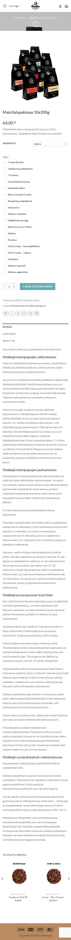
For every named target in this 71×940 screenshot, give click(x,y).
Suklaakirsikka (16, 188)
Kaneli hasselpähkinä (20, 201)
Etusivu (20, 17)
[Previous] (2, 885)
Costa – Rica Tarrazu (53, 897)
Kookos (12, 239)
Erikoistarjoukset (43, 17)
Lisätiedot (9, 334)
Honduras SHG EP (18, 897)
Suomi (12, 6)
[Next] (68, 885)
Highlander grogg (18, 220)
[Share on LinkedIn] (37, 313)
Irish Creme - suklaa (19, 252)
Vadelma (13, 259)
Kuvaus (7, 327)
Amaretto (14, 207)
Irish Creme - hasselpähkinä (23, 246)
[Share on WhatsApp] (6, 313)
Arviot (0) (9, 340)
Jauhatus (9, 143)
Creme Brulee (16, 162)
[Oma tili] (60, 6)
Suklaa (12, 233)
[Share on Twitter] (18, 313)
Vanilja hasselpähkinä (20, 168)
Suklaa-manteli (17, 265)
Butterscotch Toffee (20, 226)
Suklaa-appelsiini (18, 272)
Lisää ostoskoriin (37, 286)
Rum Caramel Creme (19, 194)
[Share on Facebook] (12, 313)
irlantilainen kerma (19, 181)
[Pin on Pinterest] (30, 313)
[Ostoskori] (66, 6)
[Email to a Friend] (24, 313)
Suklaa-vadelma (17, 213)
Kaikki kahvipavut (37, 305)
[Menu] (5, 6)
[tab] (35, 327)
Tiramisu (13, 175)
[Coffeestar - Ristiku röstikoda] (35, 6)
